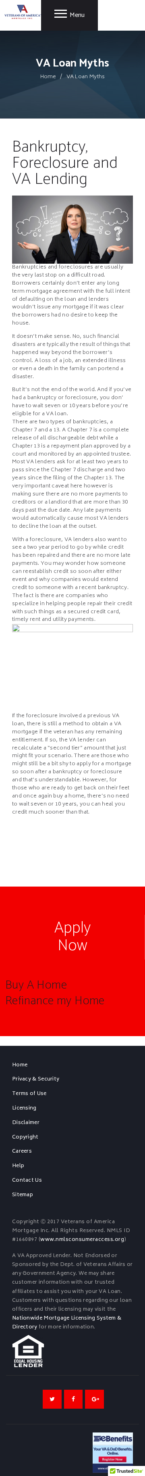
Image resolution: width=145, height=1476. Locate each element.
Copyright (25, 1137)
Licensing (24, 1108)
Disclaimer (25, 1122)
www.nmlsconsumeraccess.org (82, 1239)
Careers (22, 1151)
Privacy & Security (35, 1079)
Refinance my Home (55, 1001)
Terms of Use (29, 1093)
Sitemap (22, 1195)
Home (48, 77)
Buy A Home (36, 985)
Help (18, 1166)
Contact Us (27, 1180)
